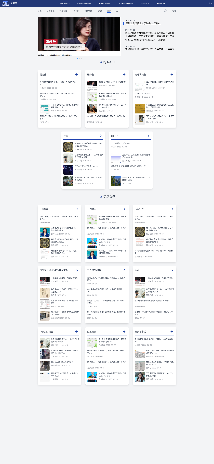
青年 (118, 11)
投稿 (174, 11)
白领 (109, 10)
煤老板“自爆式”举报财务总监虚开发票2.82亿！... (129, 166)
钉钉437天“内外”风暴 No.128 (86, 166)
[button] (77, 58)
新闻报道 (50, 11)
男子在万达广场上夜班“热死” (62, 362)
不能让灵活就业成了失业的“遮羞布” (143, 23)
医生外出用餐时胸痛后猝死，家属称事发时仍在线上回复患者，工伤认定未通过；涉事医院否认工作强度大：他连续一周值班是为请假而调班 (149, 36)
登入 (211, 3)
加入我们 (162, 3)
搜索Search (64, 3)
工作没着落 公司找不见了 (121, 143)
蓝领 (100, 11)
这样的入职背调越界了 (143, 93)
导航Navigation (126, 3)
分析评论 (76, 11)
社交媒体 (145, 3)
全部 (40, 11)
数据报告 (89, 11)
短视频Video (106, 3)
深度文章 (63, 11)
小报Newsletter (85, 3)
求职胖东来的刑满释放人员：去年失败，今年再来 (149, 49)
